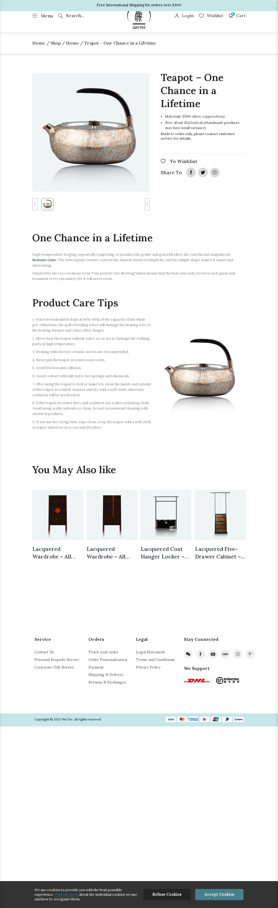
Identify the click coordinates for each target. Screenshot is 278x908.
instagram (214, 172)
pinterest (250, 654)
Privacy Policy (148, 667)
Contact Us (44, 652)
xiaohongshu (225, 654)
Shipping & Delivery (106, 674)
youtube (212, 654)
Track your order (103, 652)
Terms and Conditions (155, 659)
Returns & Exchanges (107, 682)
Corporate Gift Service (54, 667)
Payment (96, 667)
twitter (202, 172)
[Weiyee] (139, 16)
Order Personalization (108, 659)
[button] (34, 204)
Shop (55, 43)
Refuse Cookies (166, 894)
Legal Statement (150, 652)
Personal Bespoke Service (56, 659)
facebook (190, 172)
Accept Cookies (219, 894)
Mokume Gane (44, 260)
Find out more (66, 894)
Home (38, 43)
